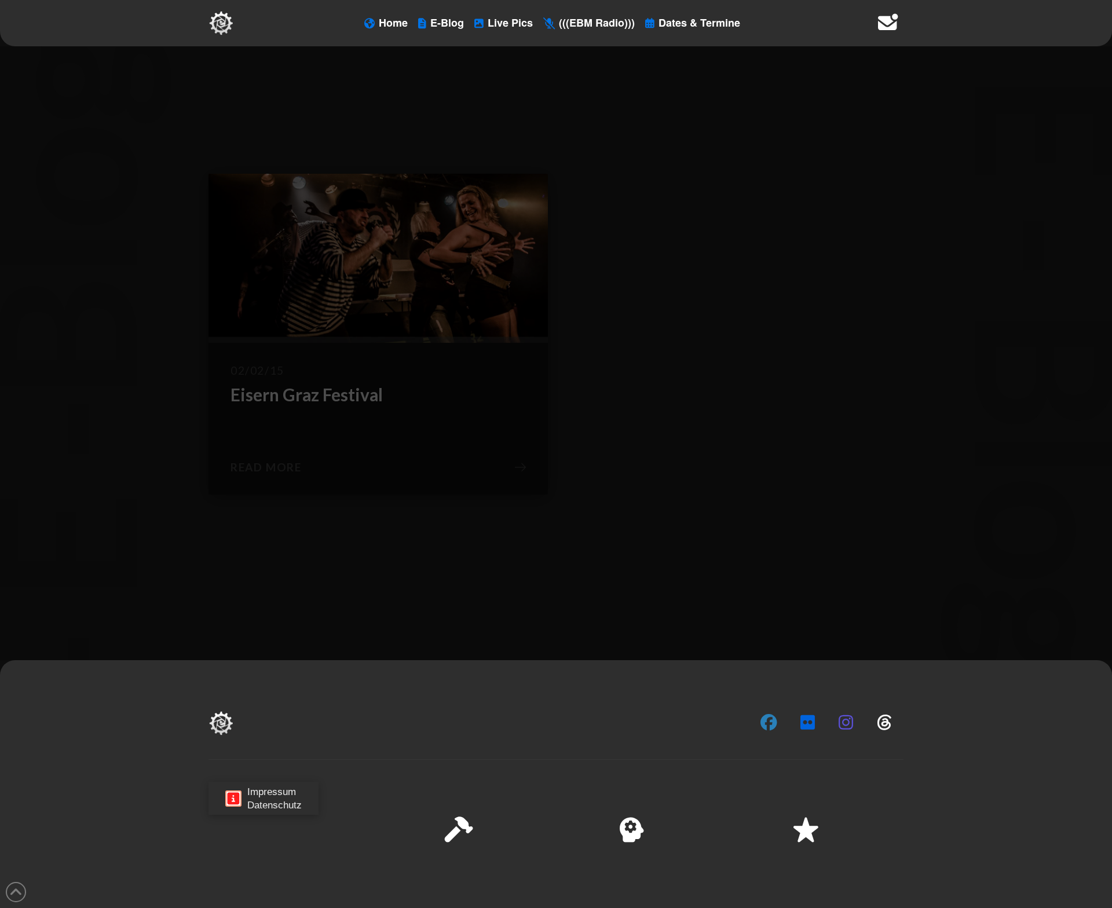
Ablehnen (957, 861)
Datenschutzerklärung (941, 890)
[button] (1088, 783)
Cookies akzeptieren (875, 861)
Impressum (1008, 890)
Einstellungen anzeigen (1043, 861)
